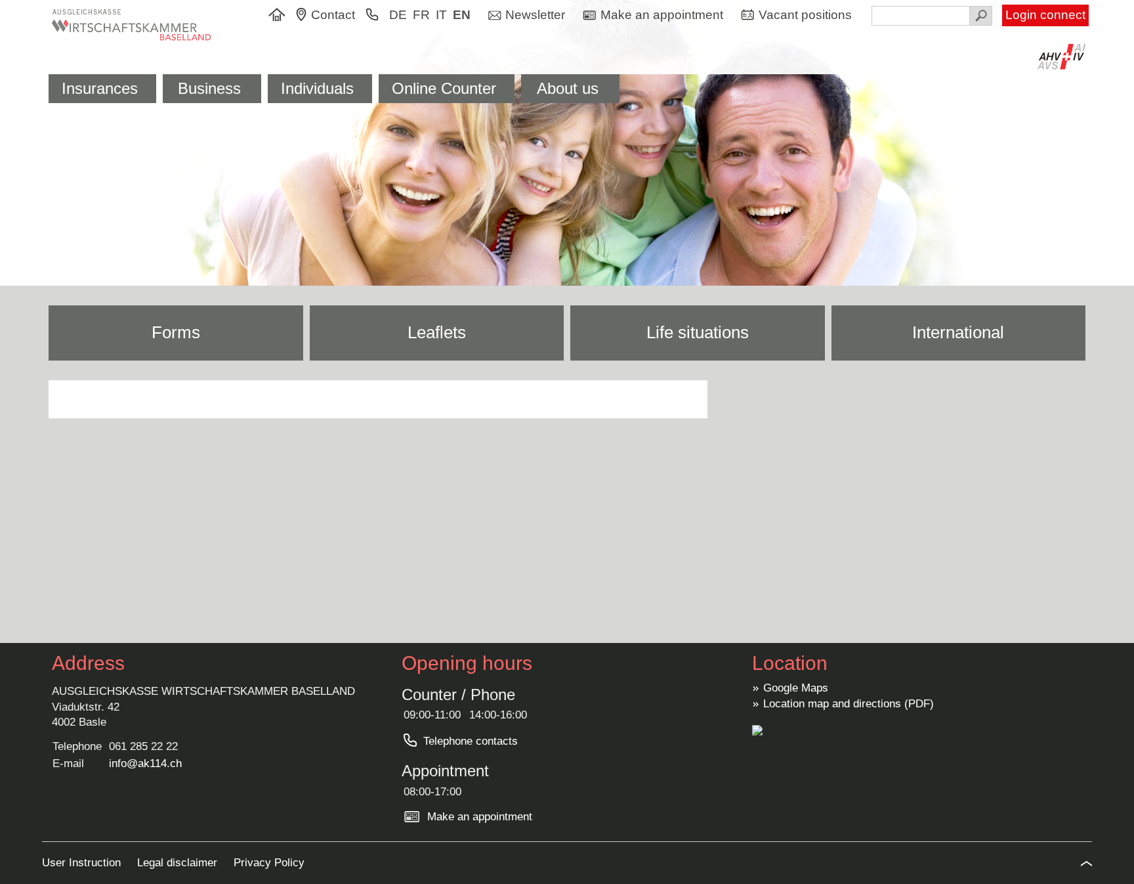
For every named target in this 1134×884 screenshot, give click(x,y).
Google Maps (795, 688)
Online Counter (444, 88)
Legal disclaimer (178, 862)
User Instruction (83, 862)
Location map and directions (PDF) (848, 703)
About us (567, 88)
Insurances (100, 88)
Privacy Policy (269, 862)
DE (398, 15)
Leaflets (437, 332)
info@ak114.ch (145, 763)
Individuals (317, 88)
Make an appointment (479, 816)
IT (441, 15)
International (958, 332)
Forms (176, 332)
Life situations (697, 332)
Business (209, 88)
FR (421, 15)
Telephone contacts (470, 741)
